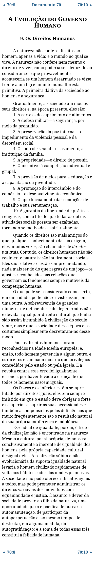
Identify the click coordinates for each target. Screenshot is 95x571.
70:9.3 (6, 114)
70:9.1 (6, 50)
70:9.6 (6, 148)
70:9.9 (6, 176)
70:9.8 (6, 165)
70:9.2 (6, 103)
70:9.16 (6, 387)
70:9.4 (6, 120)
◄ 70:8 (8, 5)
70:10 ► (85, 5)
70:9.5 (6, 131)
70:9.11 (6, 199)
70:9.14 (6, 291)
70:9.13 (6, 234)
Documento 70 (46, 5)
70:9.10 (6, 187)
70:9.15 (6, 342)
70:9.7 (6, 159)
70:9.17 (6, 427)
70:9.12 (6, 210)
